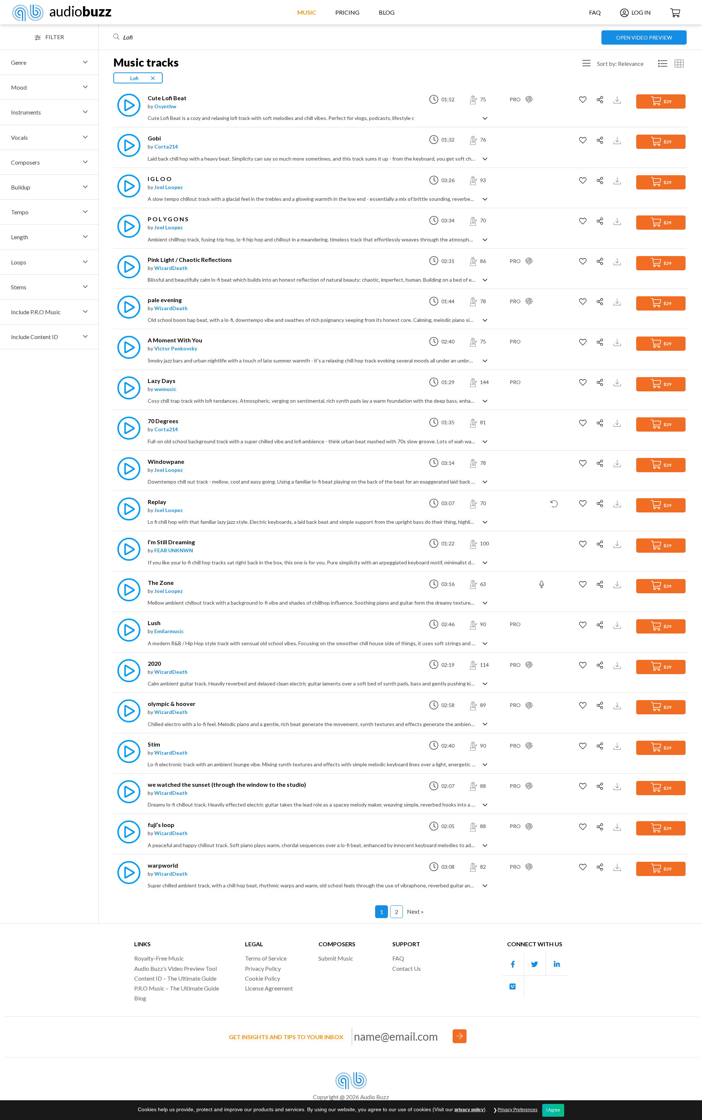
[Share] (601, 100)
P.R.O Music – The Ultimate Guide (176, 988)
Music (306, 12)
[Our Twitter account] (535, 964)
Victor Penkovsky (175, 348)
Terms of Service (266, 958)
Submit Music (335, 958)
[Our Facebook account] (513, 964)
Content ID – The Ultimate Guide (175, 978)
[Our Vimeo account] (513, 986)
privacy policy (469, 1109)
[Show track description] (485, 117)
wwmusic (165, 389)
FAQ (595, 12)
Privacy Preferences (517, 1109)
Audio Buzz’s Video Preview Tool (175, 968)
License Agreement (269, 988)
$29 (667, 101)
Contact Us (406, 968)
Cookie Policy (262, 978)
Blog (387, 12)
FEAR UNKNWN (173, 550)
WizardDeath (171, 268)
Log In (640, 12)
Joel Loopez (168, 187)
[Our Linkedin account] (557, 964)
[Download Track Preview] (618, 99)
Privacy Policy (263, 968)
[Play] (126, 105)
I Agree (553, 1110)
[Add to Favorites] (583, 100)
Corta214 (166, 146)
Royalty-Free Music (159, 958)
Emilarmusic (169, 631)
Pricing (347, 12)
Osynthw (165, 106)
